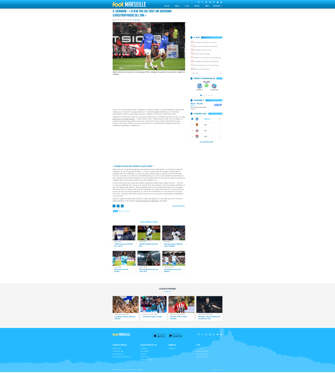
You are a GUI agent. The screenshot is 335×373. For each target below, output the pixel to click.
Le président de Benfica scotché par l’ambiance (124, 317)
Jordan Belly (136, 20)
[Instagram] (206, 2)
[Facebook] (198, 2)
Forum (207, 6)
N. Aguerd (144, 348)
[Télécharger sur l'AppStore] (217, 2)
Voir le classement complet (206, 142)
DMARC (140, 369)
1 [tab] (201, 95)
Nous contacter (201, 354)
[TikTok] (210, 2)
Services (197, 6)
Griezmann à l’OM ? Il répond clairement (178, 317)
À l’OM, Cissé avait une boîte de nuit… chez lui (123, 245)
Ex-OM (115, 211)
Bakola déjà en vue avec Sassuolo (121, 270)
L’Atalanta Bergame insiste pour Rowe (148, 245)
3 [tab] (206, 95)
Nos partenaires (202, 351)
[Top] (330, 369)
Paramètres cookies (216, 369)
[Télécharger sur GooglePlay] (221, 2)
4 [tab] (209, 95)
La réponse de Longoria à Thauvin (152, 316)
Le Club (187, 6)
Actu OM (166, 6)
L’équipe (177, 6)
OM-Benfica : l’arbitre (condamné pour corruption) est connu (209, 317)
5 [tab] (212, 95)
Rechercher (216, 6)
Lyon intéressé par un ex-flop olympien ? (172, 270)
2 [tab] (203, 95)
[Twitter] (202, 2)
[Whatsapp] (122, 206)
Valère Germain (126, 211)
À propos (199, 348)
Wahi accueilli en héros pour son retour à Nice (148, 270)
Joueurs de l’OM (118, 351)
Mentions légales (202, 357)
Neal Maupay (145, 351)
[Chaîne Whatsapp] (214, 2)
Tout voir (195, 73)
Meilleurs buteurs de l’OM (122, 357)
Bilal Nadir (144, 357)
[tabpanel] (206, 87)
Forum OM (171, 348)
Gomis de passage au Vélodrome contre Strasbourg (173, 245)
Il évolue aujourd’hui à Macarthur (147, 201)
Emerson (143, 354)
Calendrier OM (118, 354)
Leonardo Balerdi (147, 359)
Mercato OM (117, 348)
